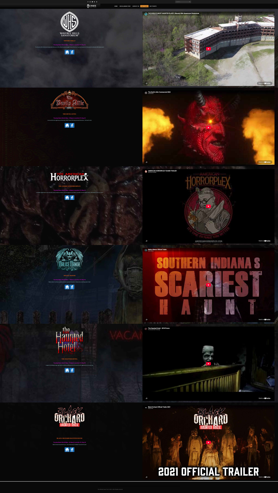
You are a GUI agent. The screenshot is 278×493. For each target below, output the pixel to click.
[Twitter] (92, 2)
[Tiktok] (97, 2)
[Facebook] (88, 2)
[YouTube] (94, 2)
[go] (189, 1)
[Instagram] (90, 2)
